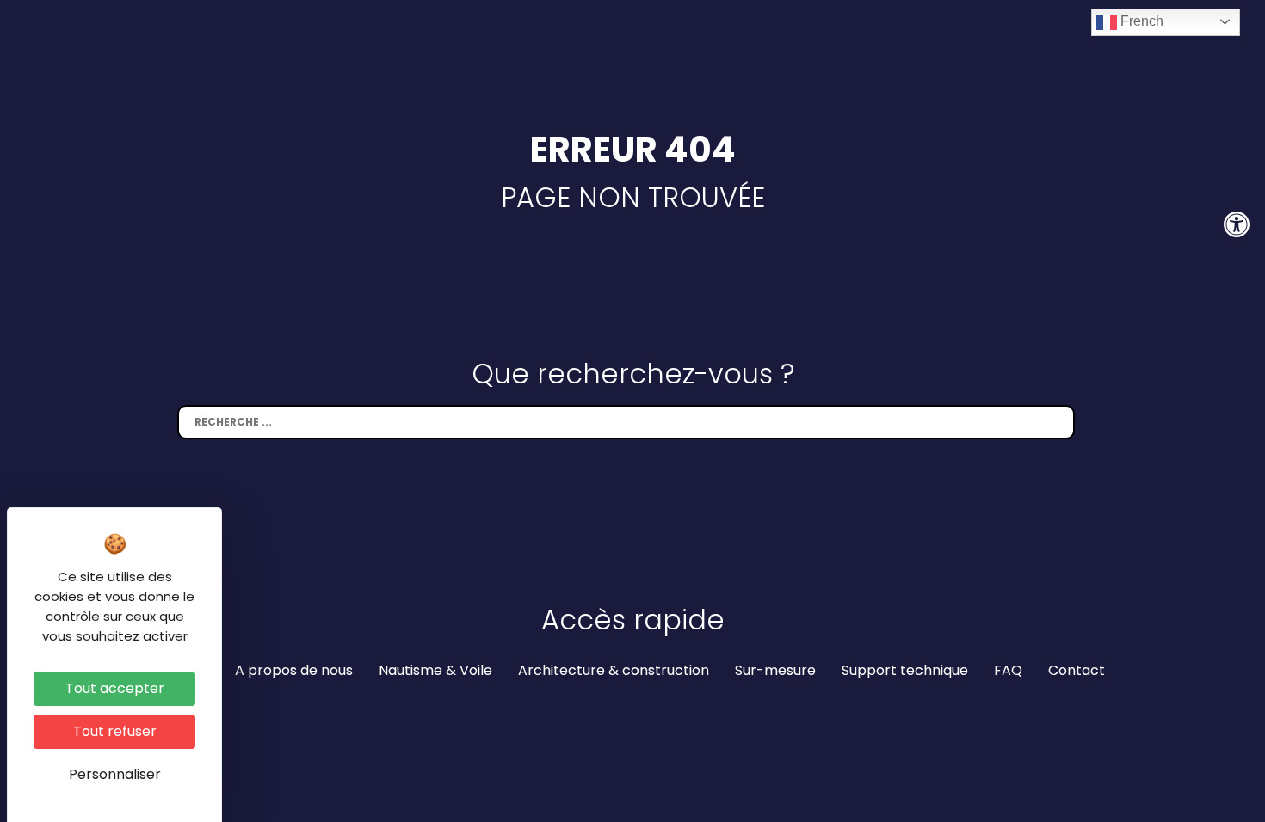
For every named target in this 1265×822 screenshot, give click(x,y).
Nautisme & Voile (435, 670)
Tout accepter (114, 688)
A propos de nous (294, 670)
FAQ (1008, 670)
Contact (1076, 670)
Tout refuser (115, 731)
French (1140, 21)
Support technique (905, 670)
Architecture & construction (613, 670)
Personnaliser (115, 774)
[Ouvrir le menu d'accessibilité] (1237, 224)
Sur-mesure (775, 670)
